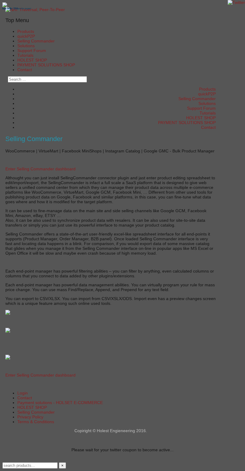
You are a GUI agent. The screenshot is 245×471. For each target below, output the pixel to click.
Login (22, 393)
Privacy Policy (30, 417)
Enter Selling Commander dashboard (40, 168)
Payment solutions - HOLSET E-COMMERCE (60, 402)
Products (25, 31)
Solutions (26, 45)
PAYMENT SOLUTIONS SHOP (46, 64)
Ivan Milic (7, 8)
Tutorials (25, 55)
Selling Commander (36, 41)
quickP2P (26, 36)
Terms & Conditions (35, 421)
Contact (24, 69)
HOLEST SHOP (32, 60)
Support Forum (31, 50)
